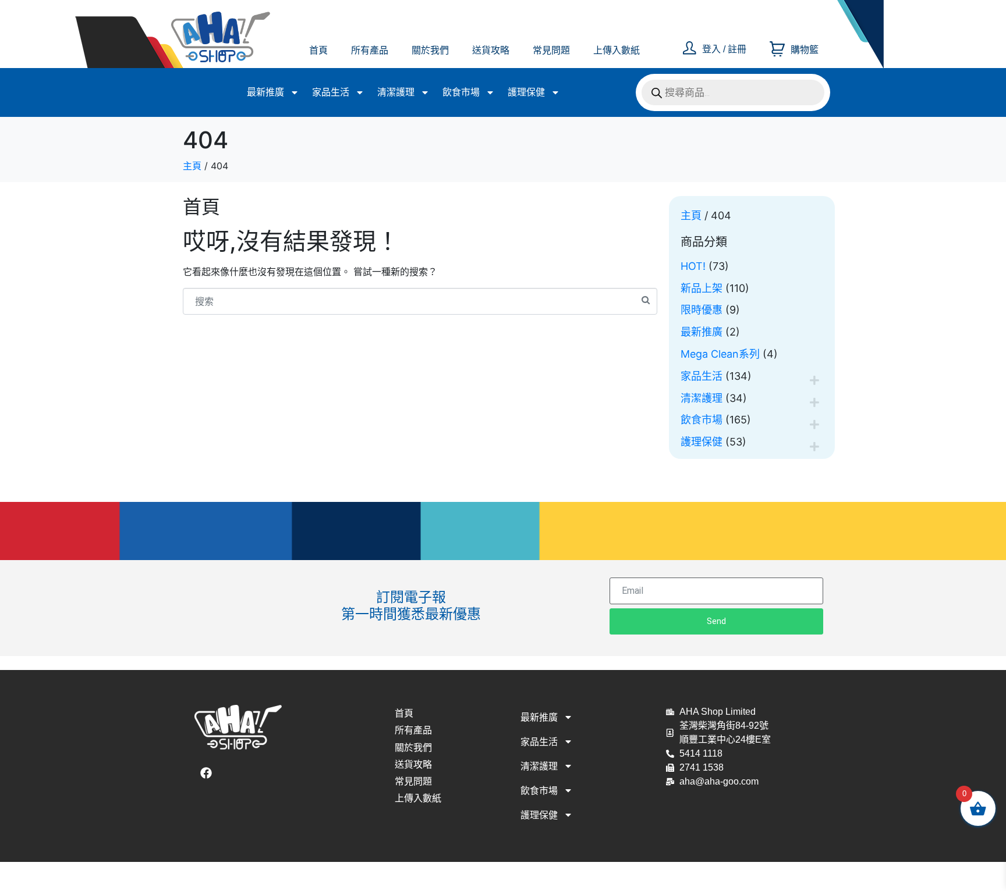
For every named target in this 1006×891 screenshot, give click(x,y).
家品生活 (330, 92)
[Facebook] (206, 773)
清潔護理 (396, 92)
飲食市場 (461, 92)
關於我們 (430, 50)
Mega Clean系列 (720, 354)
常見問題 (551, 50)
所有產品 (369, 50)
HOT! (693, 266)
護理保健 (526, 92)
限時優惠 (701, 310)
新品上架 (701, 288)
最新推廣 (265, 92)
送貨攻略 (490, 50)
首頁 (318, 50)
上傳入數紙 (616, 50)
